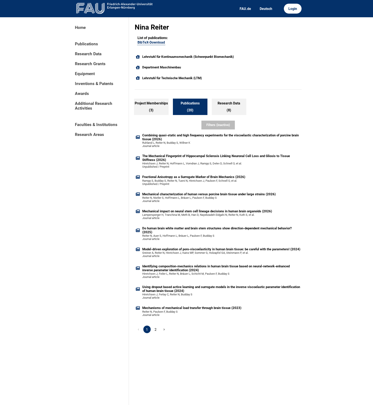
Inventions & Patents (94, 83)
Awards (82, 93)
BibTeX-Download (151, 42)
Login (292, 9)
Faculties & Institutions (96, 124)
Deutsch (266, 9)
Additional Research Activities (93, 106)
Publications (86, 44)
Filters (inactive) (218, 125)
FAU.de (245, 9)
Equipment (85, 73)
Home (80, 27)
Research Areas (89, 134)
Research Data (88, 54)
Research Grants (90, 63)
